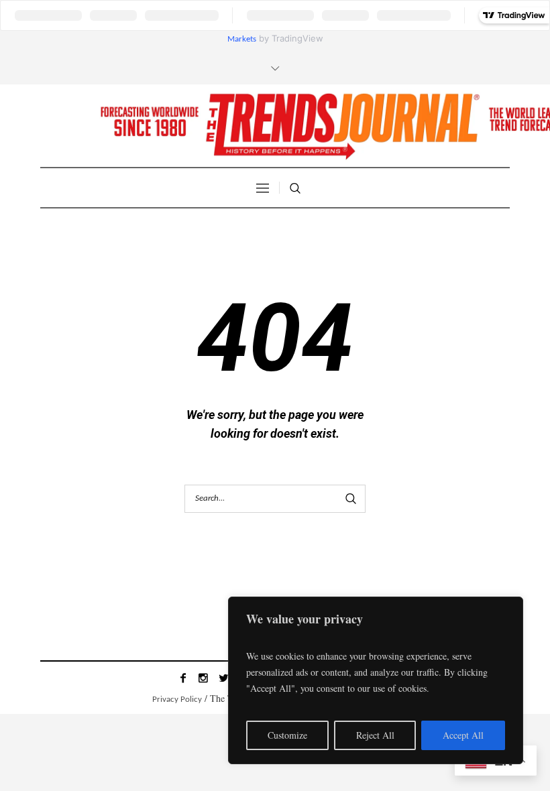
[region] (375, 680)
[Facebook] (183, 678)
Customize (287, 735)
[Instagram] (203, 678)
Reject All (375, 735)
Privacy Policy (177, 699)
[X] (223, 678)
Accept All (463, 735)
